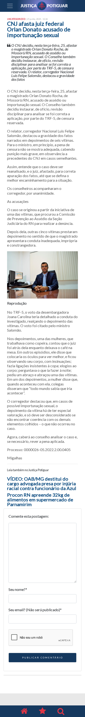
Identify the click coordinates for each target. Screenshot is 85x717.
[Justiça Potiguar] (24, 711)
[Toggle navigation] (10, 5)
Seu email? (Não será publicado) (35, 609)
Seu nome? (17, 589)
